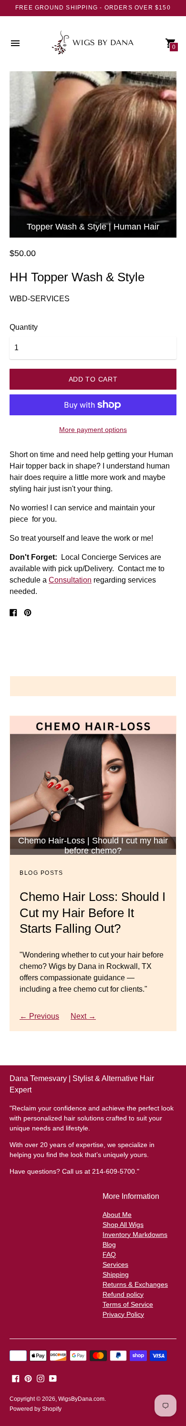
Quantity (24, 327)
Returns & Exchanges (135, 1284)
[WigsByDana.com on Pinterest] (28, 1378)
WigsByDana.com (81, 1399)
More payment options (93, 429)
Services (115, 1264)
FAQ (109, 1254)
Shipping (116, 1274)
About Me (117, 1214)
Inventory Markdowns (135, 1234)
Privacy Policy (123, 1314)
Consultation (70, 580)
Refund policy (123, 1294)
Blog (109, 1244)
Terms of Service (128, 1304)
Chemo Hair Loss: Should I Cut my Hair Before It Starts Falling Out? (92, 913)
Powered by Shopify (36, 1409)
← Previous (39, 1016)
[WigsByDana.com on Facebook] (16, 1378)
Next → (83, 1016)
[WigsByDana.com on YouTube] (53, 1378)
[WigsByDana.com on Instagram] (40, 1378)
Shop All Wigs (123, 1224)
